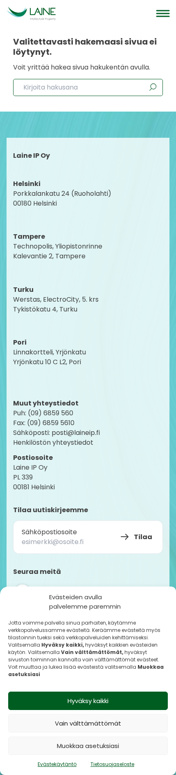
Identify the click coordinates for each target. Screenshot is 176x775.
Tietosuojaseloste (112, 764)
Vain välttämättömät (88, 723)
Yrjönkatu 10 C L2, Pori (47, 362)
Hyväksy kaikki (88, 701)
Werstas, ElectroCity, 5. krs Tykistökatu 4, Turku (56, 304)
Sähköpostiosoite (49, 532)
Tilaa (143, 537)
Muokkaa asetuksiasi (88, 745)
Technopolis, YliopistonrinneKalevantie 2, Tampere (57, 251)
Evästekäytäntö (57, 764)
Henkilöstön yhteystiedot (53, 442)
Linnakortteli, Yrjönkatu (49, 352)
